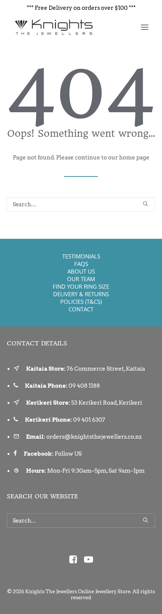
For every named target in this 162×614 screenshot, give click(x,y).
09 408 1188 (84, 385)
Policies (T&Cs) (81, 301)
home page (134, 157)
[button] (144, 27)
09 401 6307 (89, 419)
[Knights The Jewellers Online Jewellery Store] (53, 27)
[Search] (81, 204)
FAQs (81, 264)
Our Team (81, 279)
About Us (81, 271)
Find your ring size (81, 286)
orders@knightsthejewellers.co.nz (94, 436)
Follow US (68, 453)
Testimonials (81, 256)
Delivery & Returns (81, 294)
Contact (81, 309)
